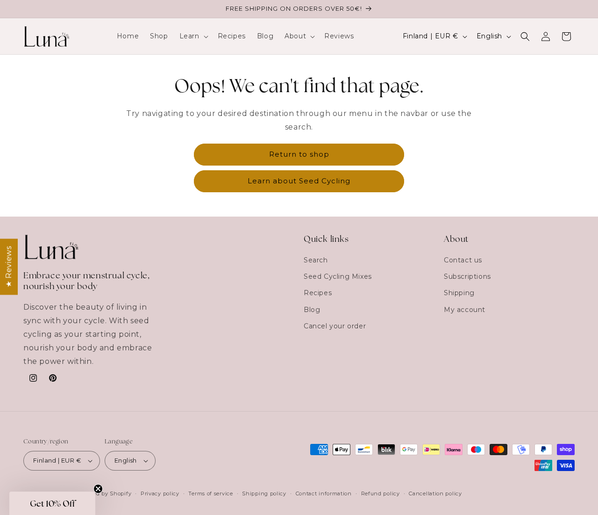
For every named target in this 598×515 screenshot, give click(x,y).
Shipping (459, 293)
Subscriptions (467, 276)
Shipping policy (264, 493)
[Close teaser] (98, 488)
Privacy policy (160, 493)
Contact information (324, 493)
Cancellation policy (435, 493)
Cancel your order (335, 326)
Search (316, 260)
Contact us (463, 260)
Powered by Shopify (104, 493)
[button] (193, 36)
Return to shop (299, 154)
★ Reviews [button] (8, 266)
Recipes (318, 293)
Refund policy (380, 493)
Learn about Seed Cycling (299, 180)
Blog (312, 309)
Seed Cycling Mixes (338, 276)
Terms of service (210, 493)
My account (464, 309)
